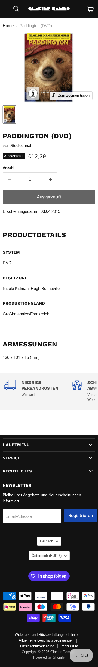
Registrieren (80, 515)
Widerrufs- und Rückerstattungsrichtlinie (46, 635)
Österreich (47, 556)
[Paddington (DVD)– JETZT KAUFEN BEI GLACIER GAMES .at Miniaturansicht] (9, 114)
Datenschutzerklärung (37, 646)
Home (8, 25)
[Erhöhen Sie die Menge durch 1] (50, 179)
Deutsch (46, 541)
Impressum (69, 646)
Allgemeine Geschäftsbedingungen (46, 640)
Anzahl (8, 168)
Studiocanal (20, 145)
